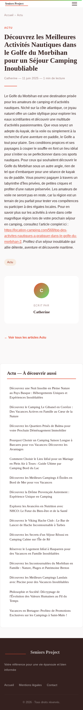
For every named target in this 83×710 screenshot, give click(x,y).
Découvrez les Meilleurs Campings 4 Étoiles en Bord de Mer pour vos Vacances (41, 480)
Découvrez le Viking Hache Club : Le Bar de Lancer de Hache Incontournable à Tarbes (39, 523)
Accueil (8, 15)
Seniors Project (45, 652)
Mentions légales (30, 685)
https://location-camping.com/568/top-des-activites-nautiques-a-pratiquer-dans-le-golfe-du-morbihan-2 (40, 235)
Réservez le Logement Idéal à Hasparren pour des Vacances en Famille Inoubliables (40, 551)
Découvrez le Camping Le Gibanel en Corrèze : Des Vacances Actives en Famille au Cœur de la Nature (41, 411)
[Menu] (74, 3)
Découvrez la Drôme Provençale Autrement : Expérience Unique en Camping (39, 494)
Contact (52, 685)
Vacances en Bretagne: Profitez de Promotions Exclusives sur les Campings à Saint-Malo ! (40, 613)
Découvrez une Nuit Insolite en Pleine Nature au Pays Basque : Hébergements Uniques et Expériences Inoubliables (40, 392)
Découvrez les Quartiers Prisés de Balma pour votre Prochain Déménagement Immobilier (40, 428)
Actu (20, 15)
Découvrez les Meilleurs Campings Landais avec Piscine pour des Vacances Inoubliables (39, 580)
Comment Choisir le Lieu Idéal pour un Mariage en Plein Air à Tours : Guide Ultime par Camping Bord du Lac (41, 463)
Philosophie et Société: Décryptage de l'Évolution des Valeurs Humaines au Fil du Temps (38, 596)
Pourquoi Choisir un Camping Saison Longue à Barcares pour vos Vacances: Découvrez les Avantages (41, 444)
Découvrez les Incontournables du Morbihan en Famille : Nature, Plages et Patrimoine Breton (41, 565)
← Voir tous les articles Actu (25, 337)
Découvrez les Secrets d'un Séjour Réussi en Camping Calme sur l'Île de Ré (39, 537)
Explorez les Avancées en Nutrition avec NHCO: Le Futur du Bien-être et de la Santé (38, 508)
